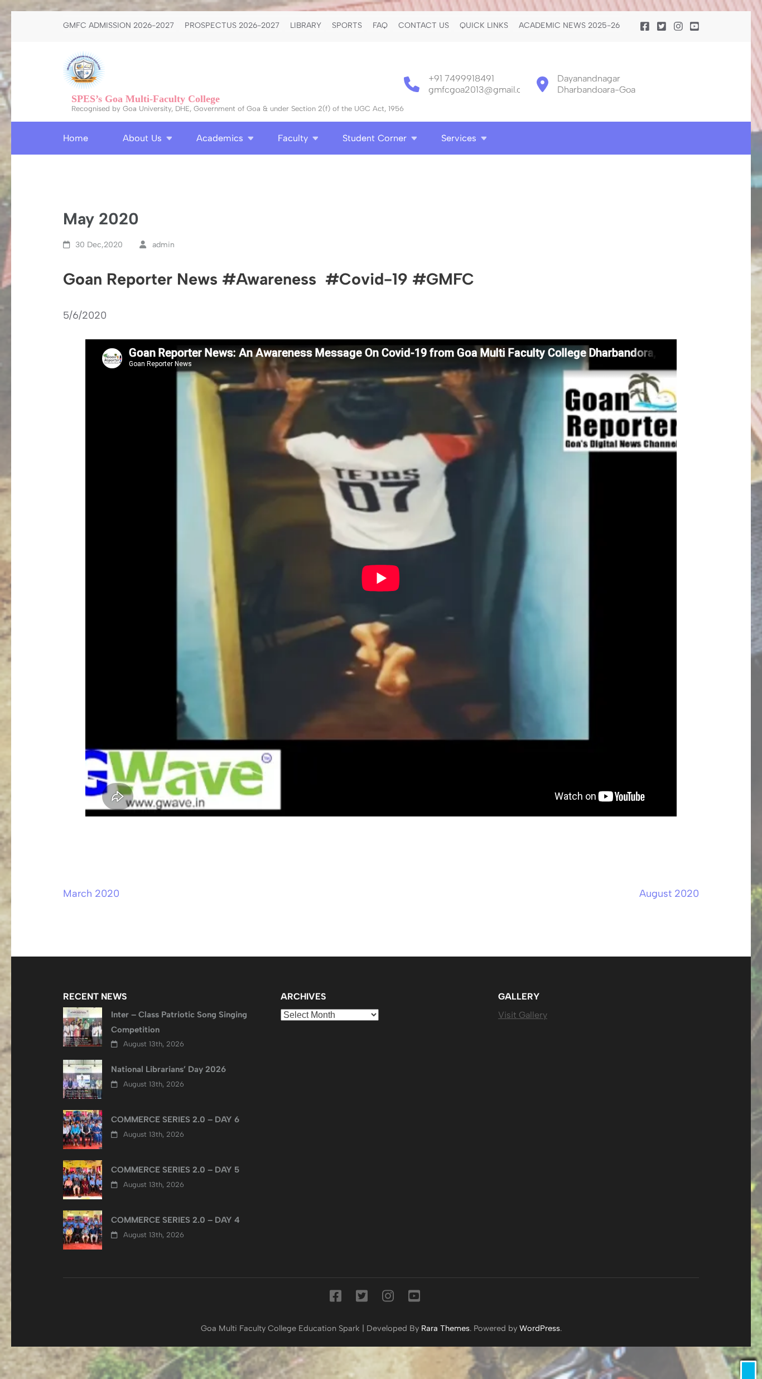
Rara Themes (445, 1328)
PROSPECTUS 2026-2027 (232, 25)
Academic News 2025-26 (569, 25)
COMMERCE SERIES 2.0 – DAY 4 (175, 1220)
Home (75, 138)
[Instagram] (678, 27)
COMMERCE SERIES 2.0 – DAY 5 (175, 1170)
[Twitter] (661, 27)
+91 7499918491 (461, 78)
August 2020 (669, 893)
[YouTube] (694, 27)
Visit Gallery (522, 1015)
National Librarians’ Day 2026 (168, 1069)
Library (305, 25)
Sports (347, 25)
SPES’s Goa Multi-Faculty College (145, 98)
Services (458, 138)
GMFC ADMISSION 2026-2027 (118, 25)
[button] (748, 1370)
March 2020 (91, 893)
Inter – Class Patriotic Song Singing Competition (179, 1022)
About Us (142, 138)
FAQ (380, 25)
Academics (219, 138)
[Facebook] (644, 27)
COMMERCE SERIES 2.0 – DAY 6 (175, 1119)
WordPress (539, 1328)
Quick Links (484, 25)
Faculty (293, 138)
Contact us (423, 25)
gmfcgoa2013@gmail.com (481, 89)
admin (163, 244)
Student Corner (375, 138)
